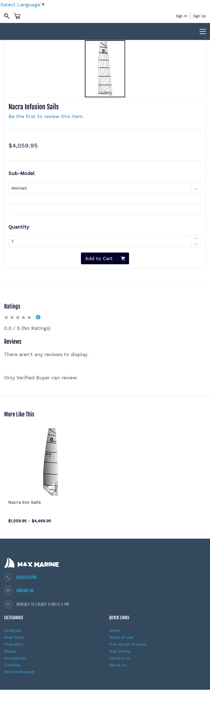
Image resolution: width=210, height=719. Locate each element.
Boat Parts (14, 637)
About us (117, 665)
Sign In (181, 16)
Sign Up (199, 16)
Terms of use (121, 637)
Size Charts (120, 651)
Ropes (10, 651)
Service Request (19, 672)
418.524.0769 (26, 577)
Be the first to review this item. (46, 116)
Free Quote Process (127, 644)
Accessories (15, 658)
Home (114, 630)
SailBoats (13, 630)
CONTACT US (25, 590)
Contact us (119, 658)
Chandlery (13, 644)
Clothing (12, 665)
